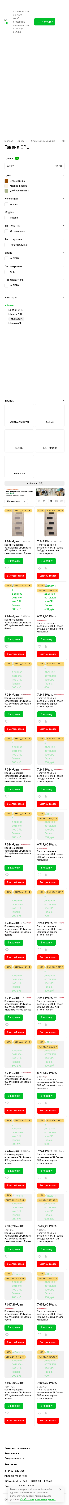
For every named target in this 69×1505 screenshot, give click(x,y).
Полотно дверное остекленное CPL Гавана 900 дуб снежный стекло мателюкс (50, 1315)
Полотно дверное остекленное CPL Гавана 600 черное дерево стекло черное (50, 702)
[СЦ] (6, 21)
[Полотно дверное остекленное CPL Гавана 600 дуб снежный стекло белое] (18, 598)
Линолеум (33, 117)
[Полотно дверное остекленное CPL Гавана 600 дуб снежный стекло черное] (18, 676)
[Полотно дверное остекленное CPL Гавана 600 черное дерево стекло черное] (50, 676)
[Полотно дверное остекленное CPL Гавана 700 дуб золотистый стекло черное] (50, 751)
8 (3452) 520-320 (53, 4)
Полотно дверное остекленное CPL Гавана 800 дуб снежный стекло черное (17, 1158)
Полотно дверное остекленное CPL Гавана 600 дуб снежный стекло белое (17, 624)
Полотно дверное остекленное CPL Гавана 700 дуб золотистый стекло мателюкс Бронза (17, 777)
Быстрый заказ (15, 575)
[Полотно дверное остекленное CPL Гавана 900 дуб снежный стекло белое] (18, 1286)
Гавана (14, 217)
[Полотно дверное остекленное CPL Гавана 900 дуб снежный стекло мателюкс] (50, 1286)
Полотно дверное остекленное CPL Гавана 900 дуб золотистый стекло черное (50, 1237)
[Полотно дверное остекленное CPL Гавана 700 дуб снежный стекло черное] (18, 904)
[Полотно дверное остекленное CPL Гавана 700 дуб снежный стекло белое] (18, 826)
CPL (12, 271)
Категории (11, 297)
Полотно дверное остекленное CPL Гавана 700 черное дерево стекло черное (50, 930)
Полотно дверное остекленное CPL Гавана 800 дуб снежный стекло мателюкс (50, 1083)
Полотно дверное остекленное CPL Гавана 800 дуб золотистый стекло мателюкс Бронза (17, 1005)
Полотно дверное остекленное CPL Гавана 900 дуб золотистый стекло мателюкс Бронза (17, 1237)
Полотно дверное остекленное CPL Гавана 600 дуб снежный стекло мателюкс (50, 627)
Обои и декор (33, 79)
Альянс (14, 204)
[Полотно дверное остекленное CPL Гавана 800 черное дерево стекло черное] (50, 1132)
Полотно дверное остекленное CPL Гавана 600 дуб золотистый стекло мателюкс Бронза (17, 549)
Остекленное (17, 231)
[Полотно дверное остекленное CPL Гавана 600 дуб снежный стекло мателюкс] (50, 598)
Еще (12, 37)
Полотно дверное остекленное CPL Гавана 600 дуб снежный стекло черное (17, 702)
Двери (33, 54)
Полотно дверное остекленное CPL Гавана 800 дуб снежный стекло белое (17, 1080)
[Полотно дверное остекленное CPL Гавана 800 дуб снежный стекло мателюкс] (50, 1054)
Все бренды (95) (34, 483)
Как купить (15, 4)
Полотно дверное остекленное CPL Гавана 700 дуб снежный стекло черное (17, 930)
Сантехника (33, 105)
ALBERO (14, 258)
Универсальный (18, 244)
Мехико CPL (15, 323)
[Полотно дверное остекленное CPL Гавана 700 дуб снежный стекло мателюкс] (50, 826)
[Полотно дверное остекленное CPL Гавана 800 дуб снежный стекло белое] (18, 1054)
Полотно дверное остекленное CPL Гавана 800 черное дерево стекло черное (50, 1158)
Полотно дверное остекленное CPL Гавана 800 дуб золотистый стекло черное (50, 1005)
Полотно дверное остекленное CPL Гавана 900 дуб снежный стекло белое (17, 1315)
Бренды (33, 41)
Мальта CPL (15, 314)
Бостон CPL (15, 309)
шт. (17, 158)
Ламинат (33, 67)
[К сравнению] (13, 568)
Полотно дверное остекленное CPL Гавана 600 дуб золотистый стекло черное (50, 549)
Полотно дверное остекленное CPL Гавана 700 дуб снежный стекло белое (17, 852)
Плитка (33, 92)
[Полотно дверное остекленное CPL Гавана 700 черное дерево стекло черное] (50, 904)
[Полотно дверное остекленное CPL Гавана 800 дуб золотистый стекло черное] (50, 979)
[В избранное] (6, 568)
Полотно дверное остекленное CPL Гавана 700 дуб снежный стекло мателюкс (50, 855)
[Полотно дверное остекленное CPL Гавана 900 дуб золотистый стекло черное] (50, 1207)
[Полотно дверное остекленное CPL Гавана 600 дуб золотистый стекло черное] (50, 523)
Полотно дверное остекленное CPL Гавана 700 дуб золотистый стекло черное (50, 777)
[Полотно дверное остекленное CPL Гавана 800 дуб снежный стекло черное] (18, 1132)
